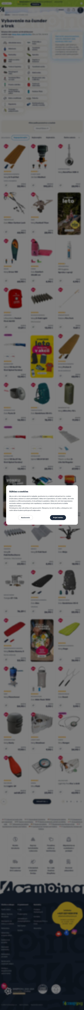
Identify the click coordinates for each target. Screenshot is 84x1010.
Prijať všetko (58, 518)
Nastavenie (25, 518)
